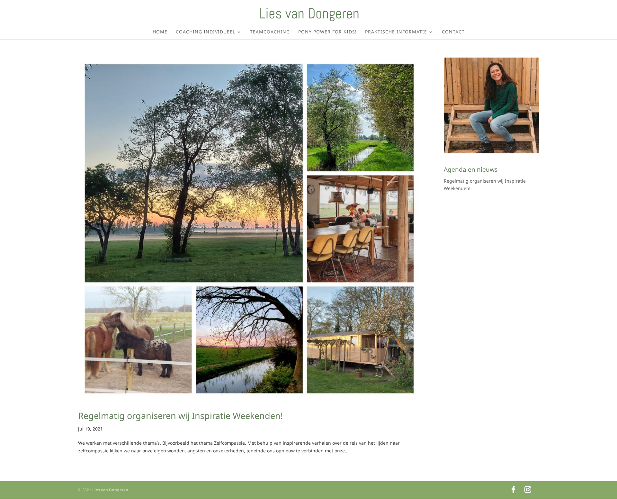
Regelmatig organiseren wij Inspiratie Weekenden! (180, 416)
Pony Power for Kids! (327, 32)
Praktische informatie (396, 32)
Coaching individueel (205, 32)
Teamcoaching (270, 32)
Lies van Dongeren (110, 490)
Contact (453, 32)
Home (160, 32)
